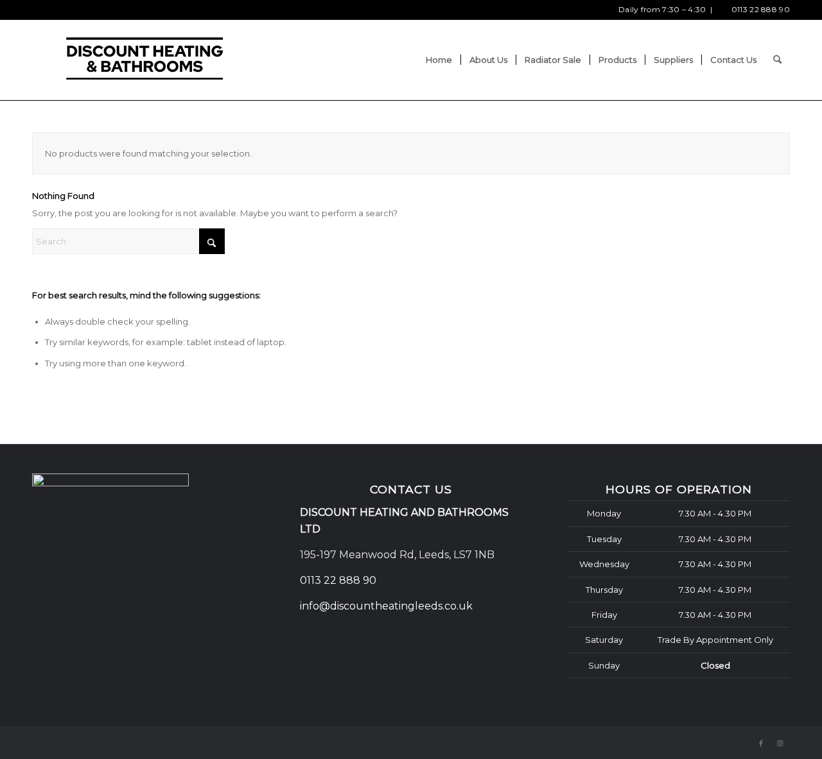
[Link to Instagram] (780, 743)
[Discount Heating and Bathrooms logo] (144, 60)
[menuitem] (438, 60)
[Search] (777, 60)
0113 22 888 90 (760, 9)
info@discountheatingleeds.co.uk (387, 606)
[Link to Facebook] (761, 743)
